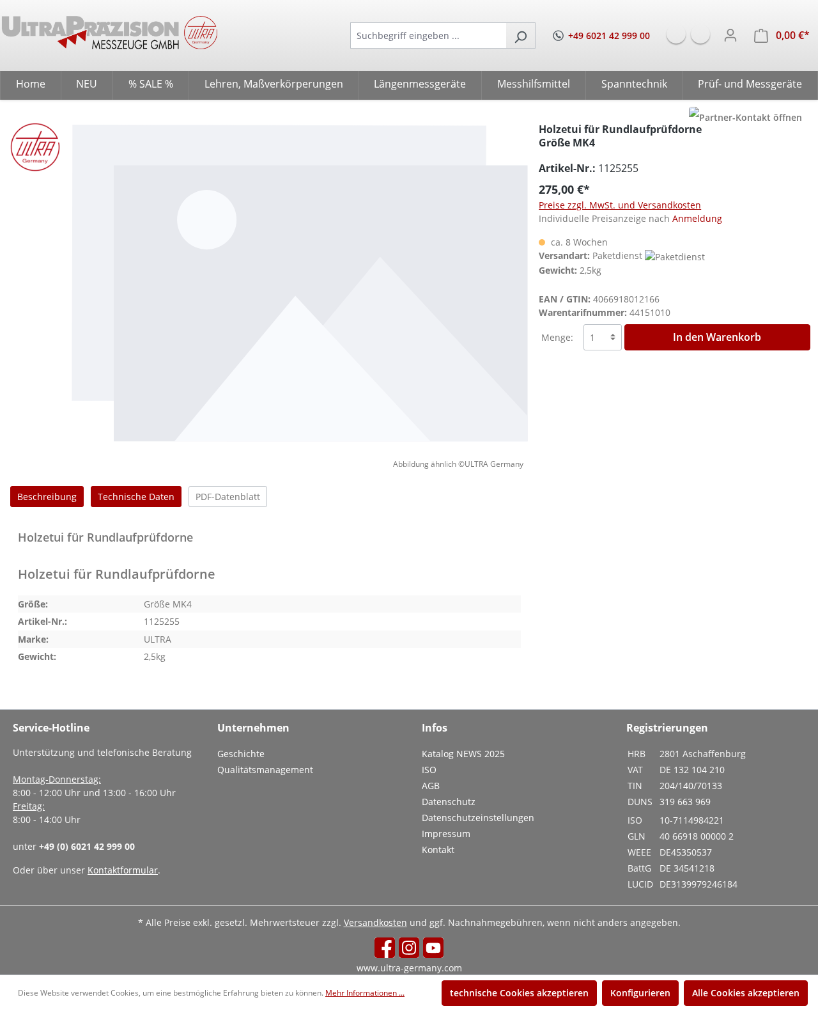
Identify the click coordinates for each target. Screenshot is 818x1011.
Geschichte (241, 754)
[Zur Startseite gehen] (109, 32)
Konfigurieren (640, 993)
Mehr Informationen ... (365, 992)
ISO (429, 770)
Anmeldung (697, 218)
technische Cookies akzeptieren (519, 993)
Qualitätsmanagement (265, 770)
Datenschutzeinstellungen (478, 817)
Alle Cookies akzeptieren (745, 993)
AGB (431, 786)
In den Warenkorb (717, 337)
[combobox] (428, 35)
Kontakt (438, 849)
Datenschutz (448, 801)
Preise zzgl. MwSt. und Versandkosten (620, 205)
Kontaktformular (123, 870)
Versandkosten (375, 922)
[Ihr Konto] (730, 35)
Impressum (446, 833)
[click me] (745, 117)
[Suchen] (520, 35)
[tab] (47, 496)
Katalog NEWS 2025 (463, 754)
